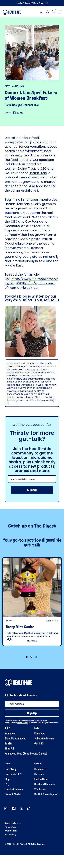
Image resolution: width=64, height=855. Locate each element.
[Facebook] (14, 112)
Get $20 (38, 743)
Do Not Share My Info (46, 794)
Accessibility (10, 835)
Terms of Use (10, 827)
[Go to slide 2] (31, 657)
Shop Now (38, 3)
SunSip (8, 743)
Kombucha (10, 733)
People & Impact (14, 789)
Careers (39, 774)
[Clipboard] (21, 112)
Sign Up (32, 489)
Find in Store (41, 779)
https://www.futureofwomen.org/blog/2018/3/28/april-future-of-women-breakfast (31, 283)
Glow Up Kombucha (15, 738)
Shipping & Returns (13, 823)
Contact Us (40, 769)
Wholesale (40, 789)
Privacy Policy (22, 723)
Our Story (10, 769)
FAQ (7, 784)
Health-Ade (38, 173)
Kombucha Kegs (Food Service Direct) (26, 753)
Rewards (39, 733)
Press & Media (13, 794)
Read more (32, 641)
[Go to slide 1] (26, 657)
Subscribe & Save (44, 738)
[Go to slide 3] (36, 657)
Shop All (9, 748)
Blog (7, 779)
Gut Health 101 (13, 774)
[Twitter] (18, 113)
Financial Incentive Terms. (37, 720)
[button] (41, 12)
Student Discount (44, 784)
